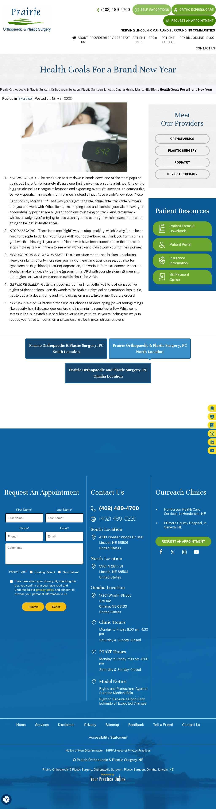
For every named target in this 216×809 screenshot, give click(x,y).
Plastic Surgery (182, 150)
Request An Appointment (192, 20)
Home (74, 38)
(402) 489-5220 (117, 518)
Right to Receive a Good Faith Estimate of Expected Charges (122, 701)
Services (113, 38)
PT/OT (125, 38)
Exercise (25, 99)
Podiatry (182, 162)
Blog (210, 38)
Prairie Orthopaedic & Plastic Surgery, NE (110, 760)
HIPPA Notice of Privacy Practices (128, 750)
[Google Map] (108, 421)
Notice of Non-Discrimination (85, 750)
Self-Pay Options (154, 9)
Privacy (90, 725)
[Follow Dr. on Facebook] (161, 552)
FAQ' (153, 38)
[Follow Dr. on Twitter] (173, 552)
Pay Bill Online (192, 38)
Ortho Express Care (196, 9)
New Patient (71, 572)
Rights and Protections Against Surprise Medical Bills (123, 691)
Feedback (136, 725)
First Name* (24, 509)
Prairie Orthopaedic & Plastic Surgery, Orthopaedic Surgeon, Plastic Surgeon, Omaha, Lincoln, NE (108, 769)
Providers (97, 38)
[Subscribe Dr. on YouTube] (196, 552)
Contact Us (205, 48)
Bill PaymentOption (179, 277)
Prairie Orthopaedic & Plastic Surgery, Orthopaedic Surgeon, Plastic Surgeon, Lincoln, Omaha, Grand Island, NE (74, 89)
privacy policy (45, 589)
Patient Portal (168, 40)
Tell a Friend (163, 725)
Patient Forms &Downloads (182, 228)
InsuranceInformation (179, 260)
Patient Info (139, 40)
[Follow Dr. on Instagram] (184, 552)
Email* (64, 528)
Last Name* (64, 509)
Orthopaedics (182, 139)
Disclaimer (66, 725)
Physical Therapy (182, 174)
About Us (83, 40)
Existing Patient (45, 572)
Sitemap (112, 725)
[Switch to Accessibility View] (6, 799)
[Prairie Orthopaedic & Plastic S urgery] (27, 19)
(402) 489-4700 (115, 9)
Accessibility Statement (108, 737)
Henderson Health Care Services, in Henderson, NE (185, 512)
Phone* (24, 528)
